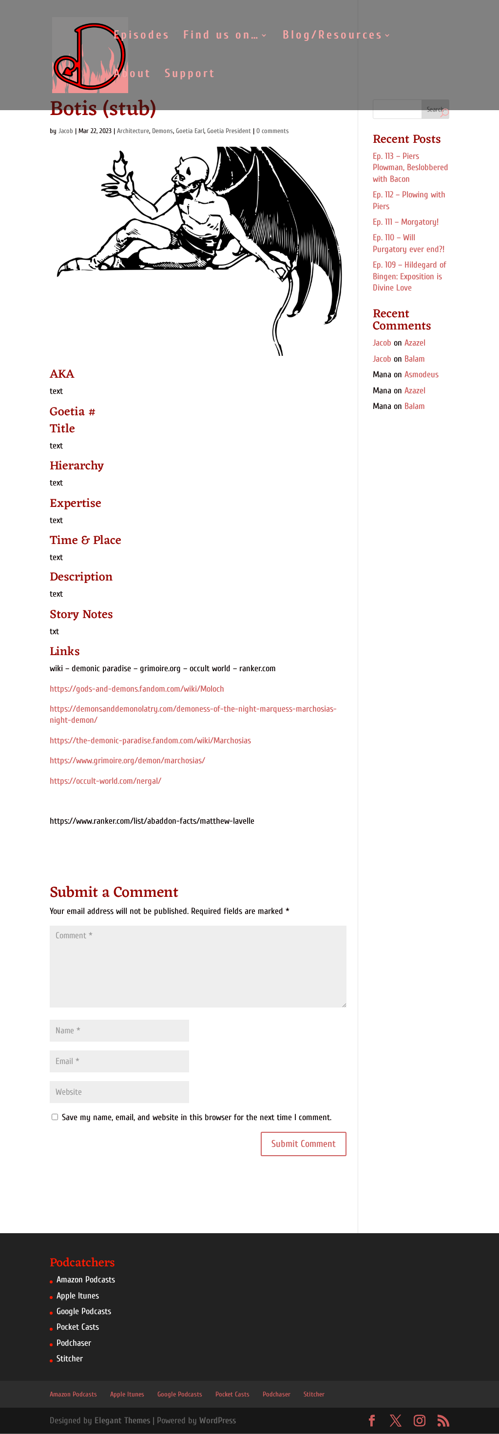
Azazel (414, 343)
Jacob (65, 131)
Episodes (142, 36)
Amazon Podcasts (86, 1280)
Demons (162, 131)
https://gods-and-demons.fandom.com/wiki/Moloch (137, 689)
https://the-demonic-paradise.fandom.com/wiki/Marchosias (150, 741)
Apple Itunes (78, 1296)
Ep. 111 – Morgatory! (406, 222)
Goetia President (229, 131)
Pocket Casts (78, 1327)
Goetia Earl (190, 131)
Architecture (133, 131)
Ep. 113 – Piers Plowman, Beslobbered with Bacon (410, 167)
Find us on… (221, 36)
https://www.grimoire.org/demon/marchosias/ (127, 761)
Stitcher (70, 1359)
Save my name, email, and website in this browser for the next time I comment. (196, 1117)
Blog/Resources (333, 36)
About (133, 75)
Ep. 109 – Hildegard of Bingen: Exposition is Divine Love (409, 276)
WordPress (217, 1420)
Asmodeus (421, 374)
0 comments (272, 131)
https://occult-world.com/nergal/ (105, 781)
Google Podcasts (84, 1311)
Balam (414, 359)
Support (190, 75)
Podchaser (74, 1343)
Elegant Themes (122, 1420)
